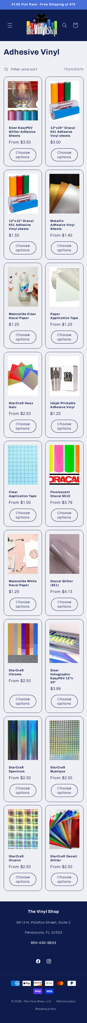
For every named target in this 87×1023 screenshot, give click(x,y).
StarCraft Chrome (16, 672)
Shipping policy (45, 1009)
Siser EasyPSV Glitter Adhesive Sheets (22, 131)
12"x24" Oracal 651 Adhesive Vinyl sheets (62, 131)
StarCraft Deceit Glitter (63, 858)
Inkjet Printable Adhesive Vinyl (63, 405)
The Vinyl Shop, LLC (37, 1001)
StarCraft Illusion (16, 858)
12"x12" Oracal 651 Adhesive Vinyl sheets (21, 225)
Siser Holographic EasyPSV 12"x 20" (61, 676)
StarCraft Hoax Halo (21, 405)
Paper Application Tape (64, 316)
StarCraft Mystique (57, 769)
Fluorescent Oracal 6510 (60, 494)
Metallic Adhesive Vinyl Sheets (62, 225)
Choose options (23, 155)
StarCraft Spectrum (17, 769)
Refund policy (66, 1001)
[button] (9, 25)
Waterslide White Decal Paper (23, 583)
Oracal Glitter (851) (61, 583)
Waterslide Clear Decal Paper (22, 316)
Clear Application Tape (23, 494)
